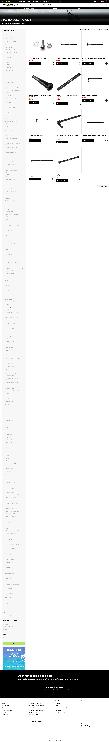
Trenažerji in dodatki (9, 573)
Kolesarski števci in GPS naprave (13, 477)
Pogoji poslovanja (33, 717)
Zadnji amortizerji (10, 401)
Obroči (7, 304)
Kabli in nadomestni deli (11, 216)
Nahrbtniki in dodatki (10, 520)
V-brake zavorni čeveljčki (11, 422)
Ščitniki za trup (9, 593)
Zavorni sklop (8, 404)
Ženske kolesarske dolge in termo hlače (14, 173)
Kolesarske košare (10, 439)
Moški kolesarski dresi (11, 164)
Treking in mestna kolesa (11, 121)
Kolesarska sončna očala (11, 541)
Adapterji (8, 407)
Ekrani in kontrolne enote (12, 214)
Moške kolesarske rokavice (12, 152)
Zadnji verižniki (10, 273)
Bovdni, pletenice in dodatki (11, 200)
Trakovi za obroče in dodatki (12, 317)
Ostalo (7, 458)
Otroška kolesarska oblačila (11, 167)
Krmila (7, 285)
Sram (6, 629)
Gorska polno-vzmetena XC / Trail (13, 87)
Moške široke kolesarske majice (13, 161)
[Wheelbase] (8, 5)
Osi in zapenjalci (10, 307)
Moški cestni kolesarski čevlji (12, 503)
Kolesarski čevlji (8, 501)
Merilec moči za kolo (10, 233)
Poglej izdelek (53, 63)
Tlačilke (8, 466)
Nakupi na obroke (33, 712)
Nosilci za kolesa (8, 528)
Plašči (7, 326)
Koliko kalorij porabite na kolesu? (10, 719)
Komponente (25, 4)
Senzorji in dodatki (10, 482)
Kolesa (17, 4)
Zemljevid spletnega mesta (36, 721)
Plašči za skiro (10, 338)
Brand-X (7, 623)
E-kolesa (7, 209)
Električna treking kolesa (12, 70)
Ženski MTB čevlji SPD (11, 516)
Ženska (9, 57)
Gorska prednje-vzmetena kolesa (13, 90)
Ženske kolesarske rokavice (12, 182)
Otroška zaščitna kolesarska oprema (12, 585)
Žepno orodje (9, 567)
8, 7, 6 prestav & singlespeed (13, 262)
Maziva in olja (9, 557)
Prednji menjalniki (11, 363)
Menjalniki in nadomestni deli (13, 358)
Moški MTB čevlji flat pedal (12, 506)
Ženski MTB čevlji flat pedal (12, 513)
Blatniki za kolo (9, 434)
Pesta (7, 309)
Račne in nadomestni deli (12, 312)
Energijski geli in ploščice (11, 603)
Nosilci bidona (9, 452)
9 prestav (9, 265)
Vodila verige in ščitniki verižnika (13, 277)
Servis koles (62, 4)
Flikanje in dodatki (10, 323)
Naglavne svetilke (10, 447)
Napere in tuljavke (10, 301)
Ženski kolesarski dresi (11, 193)
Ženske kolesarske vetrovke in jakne (13, 185)
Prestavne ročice (10, 369)
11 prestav (9, 257)
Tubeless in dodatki (10, 345)
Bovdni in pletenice (10, 203)
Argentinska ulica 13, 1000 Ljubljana (54, 1)
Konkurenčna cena (33, 714)
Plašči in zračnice (9, 321)
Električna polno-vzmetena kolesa (12, 61)
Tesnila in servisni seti (11, 396)
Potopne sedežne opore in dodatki (12, 379)
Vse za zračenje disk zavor (12, 564)
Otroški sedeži (8, 571)
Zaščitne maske (8, 597)
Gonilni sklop (8, 223)
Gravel (8, 333)
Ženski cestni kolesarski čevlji (12, 511)
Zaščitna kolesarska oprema (11, 582)
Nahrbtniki (8, 524)
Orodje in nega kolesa (10, 554)
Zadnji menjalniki (11, 366)
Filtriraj (14, 643)
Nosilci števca (9, 479)
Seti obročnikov (9, 314)
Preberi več (35, 102)
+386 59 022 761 (22, 1)
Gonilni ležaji (9, 230)
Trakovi (7, 295)
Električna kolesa (9, 47)
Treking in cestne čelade (11, 497)
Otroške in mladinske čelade (12, 494)
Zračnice (8, 350)
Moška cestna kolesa (11, 38)
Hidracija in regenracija (10, 605)
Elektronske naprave (10, 474)
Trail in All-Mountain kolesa (12, 98)
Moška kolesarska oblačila (11, 141)
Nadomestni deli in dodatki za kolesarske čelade (13, 491)
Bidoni (7, 432)
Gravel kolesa (8, 102)
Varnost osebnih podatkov (35, 719)
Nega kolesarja (9, 450)
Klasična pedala (10, 238)
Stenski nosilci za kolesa (11, 536)
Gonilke (8, 227)
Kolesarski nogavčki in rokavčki (12, 138)
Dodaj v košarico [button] (36, 63)
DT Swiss (7, 624)
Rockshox (8, 628)
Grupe (7, 356)
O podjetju (57, 703)
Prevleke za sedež (10, 460)
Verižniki (8, 268)
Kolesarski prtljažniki (10, 445)
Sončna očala (9, 551)
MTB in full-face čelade (11, 488)
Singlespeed (9, 249)
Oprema (32, 4)
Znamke (68, 4)
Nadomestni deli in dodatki (12, 390)
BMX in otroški (10, 328)
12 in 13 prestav (10, 259)
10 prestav (9, 254)
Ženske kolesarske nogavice (12, 179)
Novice (56, 705)
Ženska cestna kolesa (11, 41)
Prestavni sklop (8, 353)
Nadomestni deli (11, 243)
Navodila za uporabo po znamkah (37, 710)
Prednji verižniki (10, 270)
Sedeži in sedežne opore (10, 373)
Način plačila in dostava (35, 703)
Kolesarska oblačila (41, 4)
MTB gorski (9, 336)
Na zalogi (8, 615)
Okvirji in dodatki (9, 105)
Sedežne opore (9, 384)
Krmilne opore (9, 288)
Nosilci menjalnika (10, 109)
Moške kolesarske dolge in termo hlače (13, 144)
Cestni (8, 331)
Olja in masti (9, 393)
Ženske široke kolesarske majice (13, 191)
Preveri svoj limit (79, 8)
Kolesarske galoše (9, 135)
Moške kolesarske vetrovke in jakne (13, 156)
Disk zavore (8, 409)
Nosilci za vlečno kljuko (11, 533)
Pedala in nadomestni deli (12, 235)
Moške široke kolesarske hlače (13, 159)
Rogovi (7, 293)
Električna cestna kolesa (11, 49)
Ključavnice (8, 437)
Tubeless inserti (9, 347)
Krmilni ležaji (9, 290)
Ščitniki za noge (9, 588)
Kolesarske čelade (9, 485)
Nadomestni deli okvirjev (12, 107)
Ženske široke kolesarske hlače (13, 188)
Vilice (7, 398)
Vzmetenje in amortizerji (10, 388)
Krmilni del (7, 280)
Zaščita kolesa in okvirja (11, 115)
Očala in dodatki (9, 539)
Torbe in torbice (9, 468)
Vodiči (3, 717)
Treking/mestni (10, 341)
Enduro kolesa (9, 85)
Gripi (7, 282)
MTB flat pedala (10, 240)
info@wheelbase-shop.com (62, 712)
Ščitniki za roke (9, 591)
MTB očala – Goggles (10, 548)
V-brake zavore (9, 420)
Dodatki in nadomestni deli (12, 225)
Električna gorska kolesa (11, 52)
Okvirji (7, 112)
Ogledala (8, 455)
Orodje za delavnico (10, 559)
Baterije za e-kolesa (10, 211)
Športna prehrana (52, 4)
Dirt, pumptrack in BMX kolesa (12, 44)
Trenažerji (8, 578)
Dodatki (8, 205)
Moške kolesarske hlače (11, 147)
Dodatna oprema (9, 429)
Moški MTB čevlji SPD (11, 508)
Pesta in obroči (15, 23)
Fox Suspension (9, 626)
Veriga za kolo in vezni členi (12, 252)
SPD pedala (9, 246)
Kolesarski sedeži (10, 375)
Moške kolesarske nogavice (12, 149)
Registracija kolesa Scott (35, 708)
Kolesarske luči (9, 442)
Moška (8, 54)
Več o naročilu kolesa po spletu (36, 705)
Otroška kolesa (8, 118)
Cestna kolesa (8, 36)
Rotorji (7, 417)
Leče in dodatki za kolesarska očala (12, 545)
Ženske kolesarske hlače (11, 176)
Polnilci (7, 219)
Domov (2, 23)
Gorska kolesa (8, 80)
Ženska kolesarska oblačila (11, 170)
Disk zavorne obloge (10, 412)
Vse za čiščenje (9, 562)
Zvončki (8, 471)
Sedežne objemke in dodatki (12, 382)
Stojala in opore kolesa (11, 463)
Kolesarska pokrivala (9, 133)
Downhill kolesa (9, 82)
